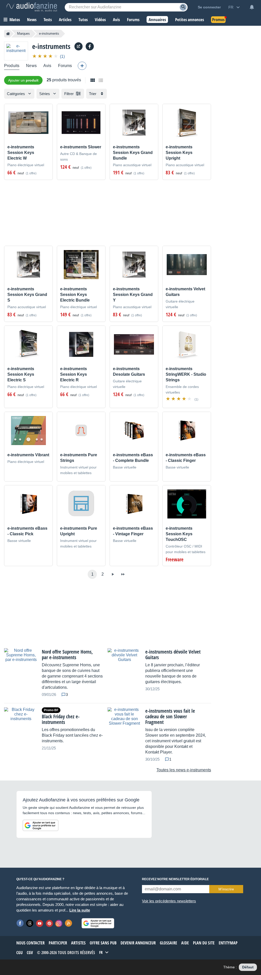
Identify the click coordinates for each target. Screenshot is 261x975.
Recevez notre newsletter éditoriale (175, 879)
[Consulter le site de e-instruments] (78, 46)
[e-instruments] (16, 51)
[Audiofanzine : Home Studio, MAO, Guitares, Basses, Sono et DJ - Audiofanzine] (31, 7)
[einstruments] (90, 46)
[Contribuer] (82, 66)
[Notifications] (252, 7)
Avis (47, 65)
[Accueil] (8, 33)
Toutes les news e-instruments (183, 770)
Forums (65, 65)
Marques (23, 33)
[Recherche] (183, 7)
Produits (11, 65)
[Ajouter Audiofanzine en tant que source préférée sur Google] (40, 825)
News (31, 65)
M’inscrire (226, 889)
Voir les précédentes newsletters (169, 901)
